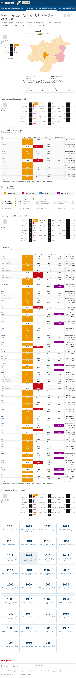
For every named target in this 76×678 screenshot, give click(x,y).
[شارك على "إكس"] (65, 15)
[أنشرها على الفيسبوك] (69, 15)
